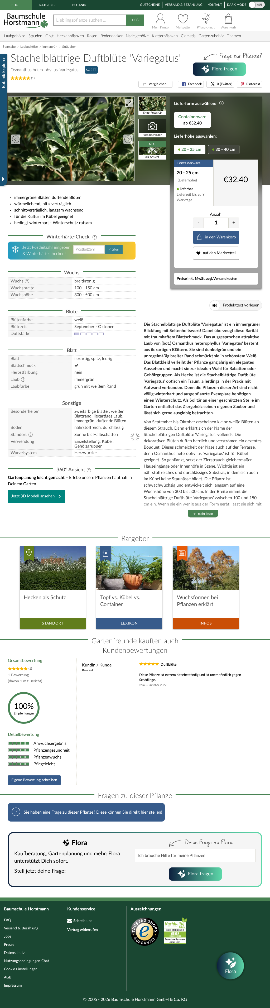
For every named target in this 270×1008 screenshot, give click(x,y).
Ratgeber (47, 5)
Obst (49, 36)
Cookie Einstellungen (20, 969)
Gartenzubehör (211, 36)
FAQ (7, 920)
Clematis (188, 36)
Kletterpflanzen (165, 36)
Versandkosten (225, 279)
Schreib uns (82, 921)
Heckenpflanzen (70, 36)
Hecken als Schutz (45, 597)
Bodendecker (111, 36)
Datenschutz (14, 953)
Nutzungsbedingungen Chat (26, 961)
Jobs (7, 936)
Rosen (92, 36)
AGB (7, 977)
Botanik (79, 5)
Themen (234, 36)
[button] (155, 84)
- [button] (198, 222)
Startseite (9, 46)
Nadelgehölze (137, 36)
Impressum (13, 985)
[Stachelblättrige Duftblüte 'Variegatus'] (71, 139)
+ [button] (233, 222)
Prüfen (113, 249)
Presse (9, 945)
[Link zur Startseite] (26, 20)
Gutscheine (150, 4)
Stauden (35, 36)
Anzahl (216, 214)
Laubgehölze (14, 36)
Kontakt (215, 4)
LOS (135, 20)
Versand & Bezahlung (183, 4)
